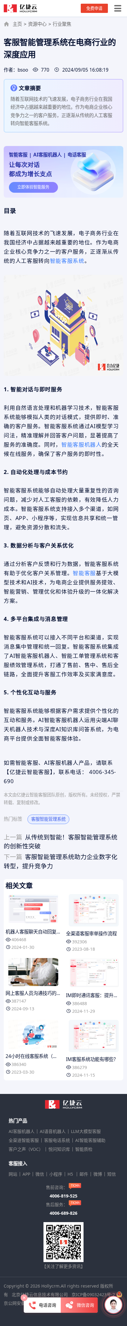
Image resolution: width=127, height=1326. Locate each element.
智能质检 (83, 1149)
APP (26, 1174)
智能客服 (84, 573)
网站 (13, 1174)
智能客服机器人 (81, 444)
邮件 (84, 1174)
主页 (17, 24)
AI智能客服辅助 (90, 1140)
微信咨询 (85, 1305)
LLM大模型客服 (86, 1131)
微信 (39, 1174)
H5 (71, 1174)
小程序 (55, 1174)
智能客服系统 (67, 260)
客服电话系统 (57, 1140)
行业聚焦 (62, 24)
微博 (97, 1174)
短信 (111, 1174)
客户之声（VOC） (26, 1149)
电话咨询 (47, 1305)
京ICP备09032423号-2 (93, 1294)
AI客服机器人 (22, 1131)
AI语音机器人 (53, 1131)
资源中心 (37, 24)
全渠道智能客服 (24, 1140)
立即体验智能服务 (33, 187)
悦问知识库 (59, 1149)
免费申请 (94, 8)
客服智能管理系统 (48, 819)
